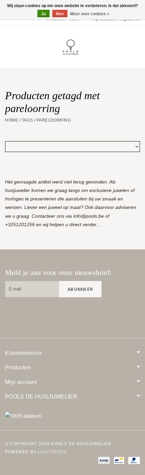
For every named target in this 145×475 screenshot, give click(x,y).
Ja (43, 14)
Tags (27, 120)
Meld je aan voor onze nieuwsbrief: (58, 272)
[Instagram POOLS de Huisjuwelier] (132, 314)
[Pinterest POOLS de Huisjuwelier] (110, 314)
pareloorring (53, 120)
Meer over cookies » (89, 14)
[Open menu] (8, 46)
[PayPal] (133, 460)
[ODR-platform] (72, 416)
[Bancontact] (118, 460)
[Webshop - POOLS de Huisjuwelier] (80, 46)
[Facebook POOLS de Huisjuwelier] (89, 314)
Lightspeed (52, 452)
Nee (60, 14)
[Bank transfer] (103, 460)
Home (11, 120)
